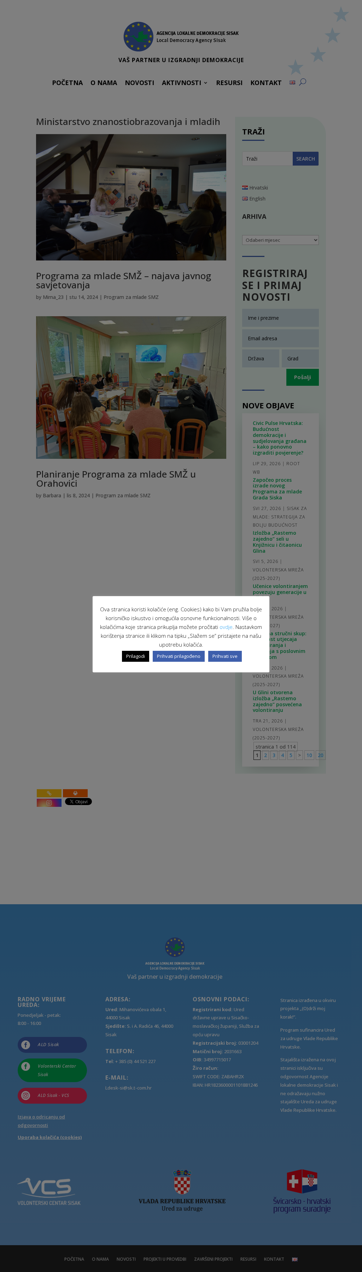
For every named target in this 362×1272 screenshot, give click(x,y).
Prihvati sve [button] (225, 656)
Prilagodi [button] (135, 656)
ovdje (226, 626)
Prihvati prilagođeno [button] (178, 656)
